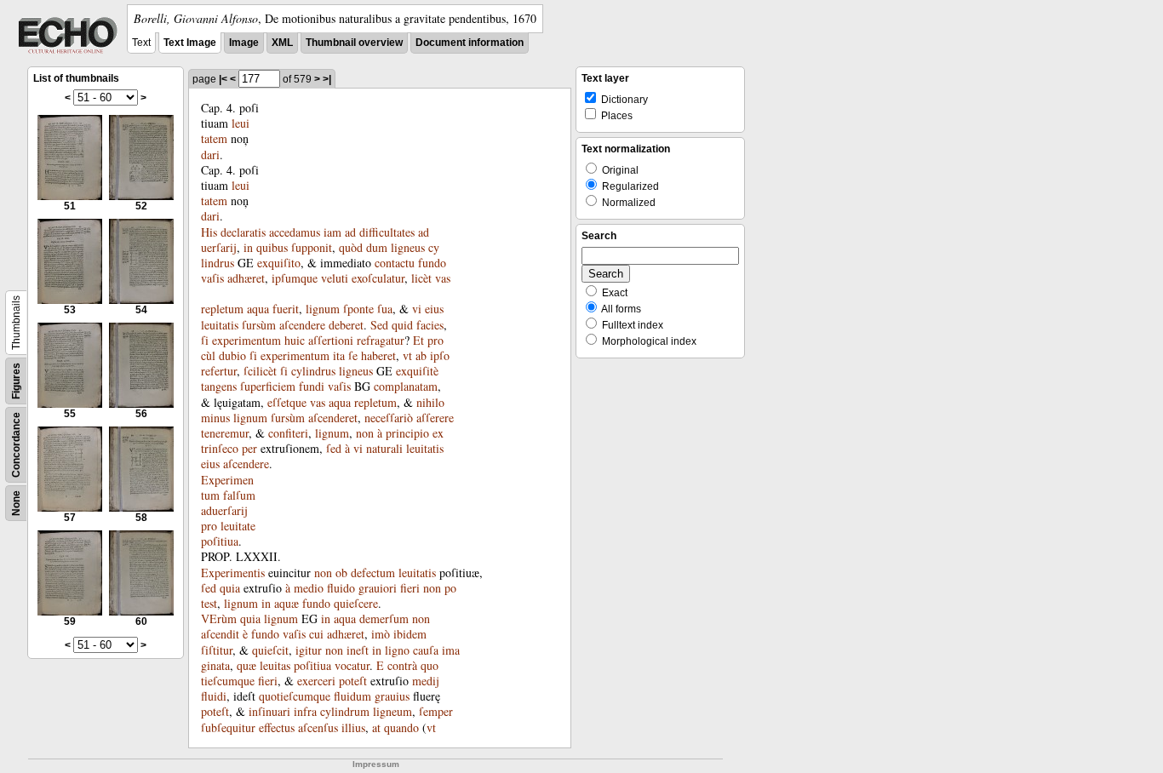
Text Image (189, 43)
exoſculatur (378, 278)
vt (407, 355)
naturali (384, 448)
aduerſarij (224, 510)
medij (425, 681)
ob (341, 572)
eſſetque (287, 402)
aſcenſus (318, 727)
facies (430, 325)
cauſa (425, 650)
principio (407, 433)
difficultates (387, 232)
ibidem (410, 634)
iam (332, 232)
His (209, 232)
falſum (239, 495)
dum (376, 247)
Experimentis (233, 572)
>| (327, 79)
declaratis (243, 232)
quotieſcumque (294, 696)
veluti (334, 278)
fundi (311, 386)
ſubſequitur (228, 727)
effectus (277, 727)
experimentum (246, 340)
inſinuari (269, 711)
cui (316, 634)
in (248, 247)
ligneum (392, 711)
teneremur (225, 433)
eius (434, 309)
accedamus (294, 232)
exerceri (316, 681)
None (16, 503)
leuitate (238, 526)
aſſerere (435, 417)
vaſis (212, 278)
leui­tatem (225, 130)
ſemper (436, 711)
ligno (397, 650)
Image (244, 43)
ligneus (408, 247)
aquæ (286, 603)
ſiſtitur (216, 650)
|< (223, 79)
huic (294, 340)
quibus (272, 247)
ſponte (358, 309)
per (249, 448)
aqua (258, 309)
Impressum (375, 764)
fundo (432, 263)
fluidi (213, 696)
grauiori (377, 588)
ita (339, 355)
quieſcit (270, 650)
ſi (205, 340)
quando (401, 727)
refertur (219, 371)
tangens (219, 386)
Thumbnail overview (354, 43)
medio (309, 588)
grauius (392, 696)
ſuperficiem (267, 386)
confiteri (288, 433)
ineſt (358, 650)
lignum (323, 309)
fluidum (352, 696)
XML (282, 43)
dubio (232, 355)
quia (230, 588)
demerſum (384, 618)
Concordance (16, 445)
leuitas (275, 665)
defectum (373, 572)
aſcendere (302, 325)
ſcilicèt (260, 371)
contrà (402, 665)
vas (442, 278)
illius (353, 727)
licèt (421, 278)
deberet (346, 325)
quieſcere (356, 603)
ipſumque (295, 278)
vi (416, 309)
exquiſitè (417, 371)
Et (418, 340)
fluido (341, 588)
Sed (379, 325)
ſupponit (311, 247)
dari (210, 154)
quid (402, 325)
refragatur (380, 340)
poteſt (353, 681)
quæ (246, 665)
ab (421, 355)
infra (305, 711)
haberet (378, 355)
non (365, 433)
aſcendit (220, 634)
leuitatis (219, 325)
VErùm (219, 618)
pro (209, 526)
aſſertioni (330, 340)
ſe (353, 355)
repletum (222, 309)
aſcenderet (333, 417)
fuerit (285, 309)
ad (350, 232)
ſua (384, 309)
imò (380, 634)
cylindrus (313, 371)
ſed (333, 448)
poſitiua (219, 541)
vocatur (352, 665)
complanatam (406, 386)
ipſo (440, 355)
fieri (410, 588)
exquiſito (279, 263)
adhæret (246, 278)
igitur (308, 650)
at (376, 727)
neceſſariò (388, 417)
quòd (351, 247)
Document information (469, 43)
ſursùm (259, 325)
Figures (16, 381)
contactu (395, 263)
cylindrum (345, 711)
